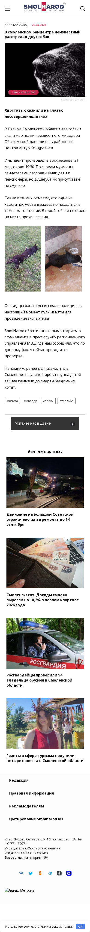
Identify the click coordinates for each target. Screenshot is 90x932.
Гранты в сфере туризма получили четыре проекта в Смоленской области (45, 758)
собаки (48, 401)
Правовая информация (31, 793)
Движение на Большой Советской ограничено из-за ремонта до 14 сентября (39, 519)
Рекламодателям (26, 806)
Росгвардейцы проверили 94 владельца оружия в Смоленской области (39, 680)
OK (80, 926)
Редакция (19, 780)
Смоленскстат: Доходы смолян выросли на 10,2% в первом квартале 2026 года (42, 599)
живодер (30, 401)
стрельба (67, 401)
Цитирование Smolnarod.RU (36, 819)
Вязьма (12, 401)
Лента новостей (23, 92)
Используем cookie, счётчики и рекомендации (39, 926)
